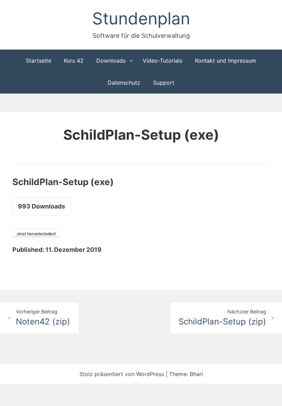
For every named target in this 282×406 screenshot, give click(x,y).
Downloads (111, 60)
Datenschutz (124, 82)
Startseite (38, 60)
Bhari (196, 374)
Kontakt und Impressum (225, 60)
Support (163, 82)
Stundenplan (141, 18)
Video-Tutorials (162, 60)
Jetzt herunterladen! (36, 234)
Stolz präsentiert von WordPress (122, 374)
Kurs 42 (74, 60)
